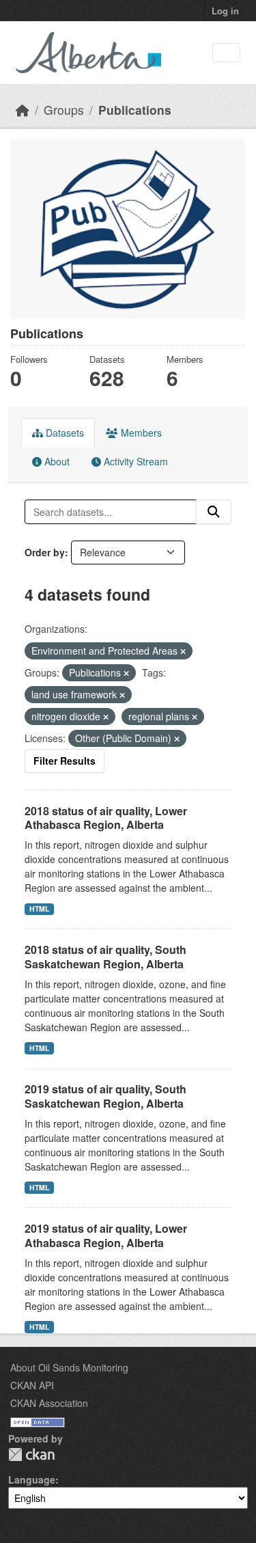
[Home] (22, 109)
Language (31, 1479)
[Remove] (183, 651)
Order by (45, 552)
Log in (225, 10)
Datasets (63, 432)
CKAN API (32, 1385)
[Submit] (213, 512)
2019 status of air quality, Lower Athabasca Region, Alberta (106, 1235)
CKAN (31, 1454)
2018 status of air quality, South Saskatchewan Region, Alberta (105, 957)
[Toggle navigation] (226, 53)
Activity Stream (134, 461)
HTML (39, 908)
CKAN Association (49, 1403)
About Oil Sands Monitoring (69, 1367)
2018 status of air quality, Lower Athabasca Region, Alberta (106, 818)
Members (140, 432)
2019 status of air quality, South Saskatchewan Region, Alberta (105, 1096)
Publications (134, 109)
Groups (64, 109)
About (56, 461)
